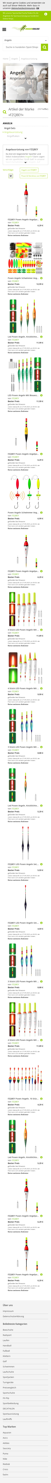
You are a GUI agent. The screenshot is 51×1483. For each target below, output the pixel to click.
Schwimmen (8, 1366)
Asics (5, 1437)
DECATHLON (9, 1408)
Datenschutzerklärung (13, 1316)
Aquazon (7, 1432)
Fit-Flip (6, 1398)
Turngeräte (8, 1382)
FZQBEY (15, 222)
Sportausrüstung (11, 1413)
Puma (5, 1453)
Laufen (6, 1340)
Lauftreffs (7, 1419)
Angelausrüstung (29, 58)
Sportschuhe (9, 1392)
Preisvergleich (9, 1387)
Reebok (6, 1464)
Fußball (6, 1350)
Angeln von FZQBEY (29, 170)
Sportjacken (8, 1377)
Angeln (14, 58)
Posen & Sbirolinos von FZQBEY (33, 176)
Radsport (7, 1335)
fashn (5, 1474)
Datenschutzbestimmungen (23, 8)
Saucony (7, 1448)
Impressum (8, 1311)
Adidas (6, 1443)
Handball (7, 1345)
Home (5, 58)
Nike (5, 1458)
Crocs (5, 1469)
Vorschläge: (8, 169)
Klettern (6, 1356)
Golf (5, 1361)
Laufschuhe (8, 1371)
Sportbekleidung (11, 1403)
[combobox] (25, 40)
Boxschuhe (8, 1329)
